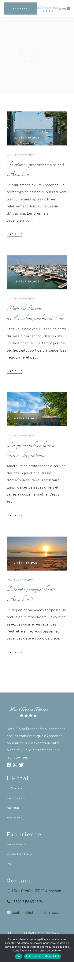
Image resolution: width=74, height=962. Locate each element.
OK (18, 956)
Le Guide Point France (19, 853)
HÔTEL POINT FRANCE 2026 (25, 933)
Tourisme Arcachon (20, 579)
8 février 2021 (26, 418)
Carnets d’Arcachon (17, 844)
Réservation (13, 807)
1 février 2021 (26, 562)
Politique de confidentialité (42, 956)
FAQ (9, 863)
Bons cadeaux (14, 817)
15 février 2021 (27, 281)
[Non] (69, 948)
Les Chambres (14, 788)
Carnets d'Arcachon (21, 154)
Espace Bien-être (16, 797)
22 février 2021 (27, 137)
